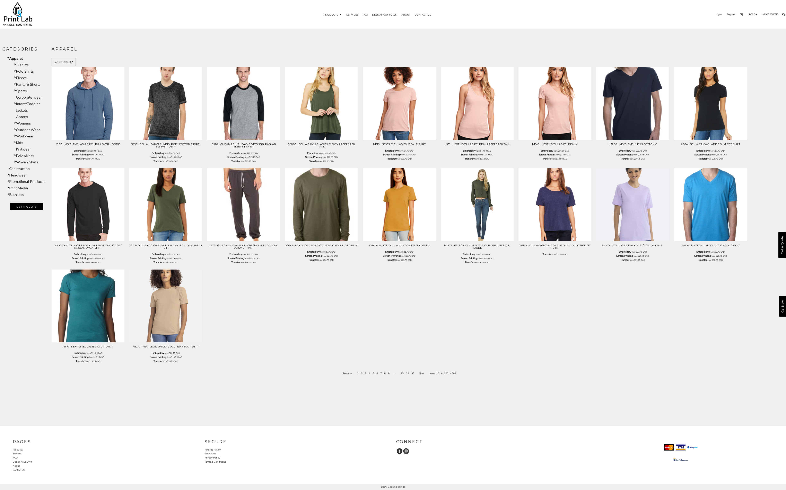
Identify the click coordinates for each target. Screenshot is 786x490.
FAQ (15, 457)
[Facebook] (399, 451)
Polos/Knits (25, 155)
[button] (332, 14)
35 (412, 373)
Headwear (18, 175)
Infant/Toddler (28, 103)
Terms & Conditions (215, 461)
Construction (19, 168)
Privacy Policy (212, 457)
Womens (23, 123)
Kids (19, 142)
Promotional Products (27, 181)
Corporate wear (29, 97)
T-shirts (22, 65)
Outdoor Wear (28, 129)
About (16, 466)
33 (402, 373)
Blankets (16, 194)
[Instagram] (406, 451)
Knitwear (23, 149)
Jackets (22, 110)
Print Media (18, 188)
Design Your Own (22, 461)
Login (719, 14)
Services (17, 453)
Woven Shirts (27, 162)
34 (407, 373)
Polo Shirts (25, 71)
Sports (21, 91)
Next (421, 373)
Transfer (80, 158)
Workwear (24, 136)
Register (731, 14)
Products (18, 449)
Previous (347, 373)
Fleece (21, 77)
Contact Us (19, 470)
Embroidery (80, 150)
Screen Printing (80, 154)
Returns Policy (212, 449)
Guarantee (210, 453)
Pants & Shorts (28, 84)
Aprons (22, 116)
